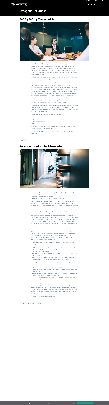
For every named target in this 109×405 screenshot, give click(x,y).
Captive (22, 303)
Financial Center (30, 303)
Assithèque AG (34, 131)
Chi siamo (43, 4)
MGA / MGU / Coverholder (38, 19)
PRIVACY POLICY (89, 403)
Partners (65, 4)
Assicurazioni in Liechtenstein (41, 146)
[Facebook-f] (92, 4)
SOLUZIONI (52, 4)
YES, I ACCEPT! (81, 403)
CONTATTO (78, 4)
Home (37, 4)
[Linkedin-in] (94, 4)
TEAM (58, 4)
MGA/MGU (23, 140)
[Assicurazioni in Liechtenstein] (54, 168)
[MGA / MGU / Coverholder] (54, 41)
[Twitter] (89, 4)
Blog (71, 4)
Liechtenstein (40, 303)
